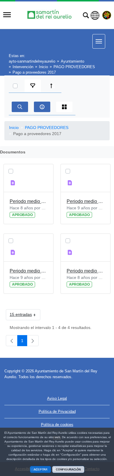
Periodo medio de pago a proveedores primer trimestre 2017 (28, 270)
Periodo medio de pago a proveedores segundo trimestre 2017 (85, 201)
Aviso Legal (57, 398)
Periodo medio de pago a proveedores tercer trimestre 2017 (28, 201)
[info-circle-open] (42, 107)
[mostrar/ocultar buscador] (85, 16)
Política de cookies (57, 424)
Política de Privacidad (57, 411)
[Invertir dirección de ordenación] (52, 86)
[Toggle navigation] (7, 14)
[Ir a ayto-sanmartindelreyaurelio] (50, 14)
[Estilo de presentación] (64, 107)
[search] (20, 107)
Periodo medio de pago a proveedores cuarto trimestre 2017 (85, 270)
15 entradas (25, 315)
